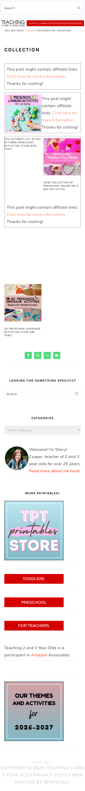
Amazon (39, 654)
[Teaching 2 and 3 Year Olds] (42, 30)
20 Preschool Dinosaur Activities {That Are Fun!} (22, 332)
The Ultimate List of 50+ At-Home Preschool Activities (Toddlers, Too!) (23, 144)
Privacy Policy (42, 762)
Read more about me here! (54, 470)
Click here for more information (36, 76)
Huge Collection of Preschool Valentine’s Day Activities (61, 186)
